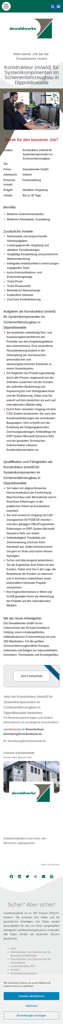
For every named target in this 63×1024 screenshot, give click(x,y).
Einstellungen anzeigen (31, 1015)
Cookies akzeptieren (31, 996)
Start (13, 948)
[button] (52, 7)
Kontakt (14, 969)
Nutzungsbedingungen (23, 973)
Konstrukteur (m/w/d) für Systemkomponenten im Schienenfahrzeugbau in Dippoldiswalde (31, 75)
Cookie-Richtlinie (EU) (22, 966)
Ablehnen (32, 1005)
